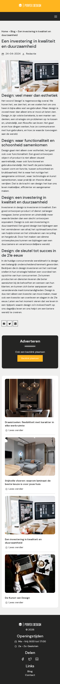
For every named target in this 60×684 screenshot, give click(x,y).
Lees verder (16, 430)
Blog (13, 31)
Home (5, 31)
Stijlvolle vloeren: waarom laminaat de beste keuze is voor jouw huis (28, 482)
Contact (30, 675)
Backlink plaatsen (30, 358)
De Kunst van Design (17, 597)
